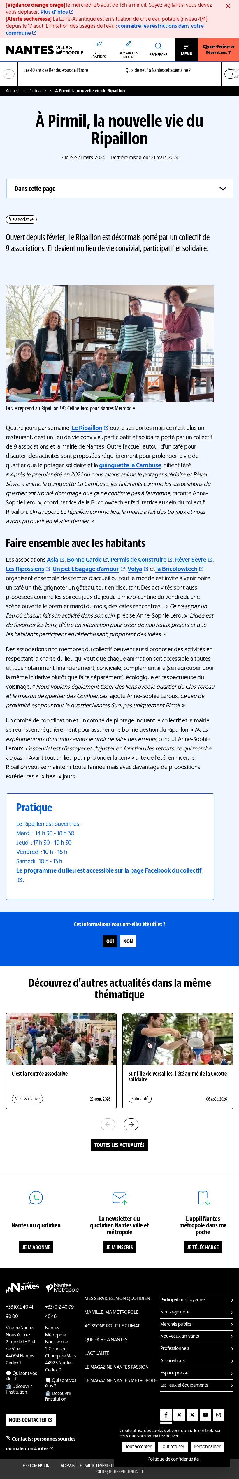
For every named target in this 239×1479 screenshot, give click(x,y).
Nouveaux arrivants (179, 1336)
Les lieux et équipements (184, 1385)
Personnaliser (207, 1447)
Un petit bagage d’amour (86, 569)
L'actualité (37, 91)
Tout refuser (172, 1447)
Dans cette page (35, 189)
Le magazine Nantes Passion (117, 1367)
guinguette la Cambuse (130, 466)
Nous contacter (28, 1420)
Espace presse (174, 1373)
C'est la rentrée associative (40, 1074)
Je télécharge (203, 1248)
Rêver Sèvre (190, 560)
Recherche (158, 55)
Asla (52, 560)
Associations (172, 1361)
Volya (135, 569)
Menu (186, 54)
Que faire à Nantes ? (219, 50)
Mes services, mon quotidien (117, 1299)
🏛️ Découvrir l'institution (19, 1390)
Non (128, 942)
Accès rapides (99, 55)
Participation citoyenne (182, 1300)
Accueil (12, 91)
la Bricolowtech (176, 569)
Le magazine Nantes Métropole (121, 1381)
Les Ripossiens (25, 569)
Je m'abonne (36, 1248)
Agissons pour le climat (112, 1326)
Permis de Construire (137, 560)
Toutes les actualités (119, 1146)
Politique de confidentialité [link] (173, 1459)
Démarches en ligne (128, 55)
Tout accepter (138, 1447)
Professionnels (174, 1348)
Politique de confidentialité (120, 1472)
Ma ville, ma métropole (112, 1312)
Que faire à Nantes (106, 1340)
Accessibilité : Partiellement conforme (93, 1466)
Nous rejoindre (174, 1312)
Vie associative (21, 219)
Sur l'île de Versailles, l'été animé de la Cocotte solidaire (178, 1077)
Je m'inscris (119, 1248)
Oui (110, 942)
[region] (119, 74)
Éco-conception (36, 1466)
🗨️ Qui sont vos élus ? (21, 1376)
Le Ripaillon (86, 428)
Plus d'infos (54, 12)
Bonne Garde (84, 560)
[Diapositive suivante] (230, 74)
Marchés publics (176, 1324)
